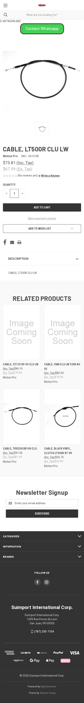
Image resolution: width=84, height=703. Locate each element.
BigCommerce (48, 686)
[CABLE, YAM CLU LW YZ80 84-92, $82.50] (62, 332)
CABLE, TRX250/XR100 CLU (20, 448)
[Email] (12, 242)
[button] (42, 28)
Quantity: (9, 184)
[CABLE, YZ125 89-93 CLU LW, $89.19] (21, 332)
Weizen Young (47, 693)
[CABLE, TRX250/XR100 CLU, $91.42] (21, 416)
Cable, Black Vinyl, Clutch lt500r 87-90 (58, 451)
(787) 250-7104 (44, 631)
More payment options (42, 218)
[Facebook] (5, 242)
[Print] (19, 242)
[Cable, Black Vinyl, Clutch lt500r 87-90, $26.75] (62, 416)
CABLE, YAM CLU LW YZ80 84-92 (62, 367)
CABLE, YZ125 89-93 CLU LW (20, 364)
